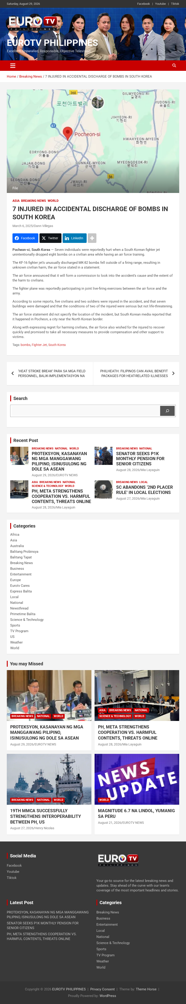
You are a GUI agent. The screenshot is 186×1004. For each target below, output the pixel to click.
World (53, 200)
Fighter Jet (39, 345)
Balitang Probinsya (24, 552)
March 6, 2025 (22, 226)
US (12, 637)
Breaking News (33, 200)
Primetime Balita (22, 614)
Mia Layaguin (150, 470)
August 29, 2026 (43, 475)
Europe (15, 580)
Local (143, 482)
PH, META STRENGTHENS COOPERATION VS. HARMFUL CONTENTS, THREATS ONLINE (61, 496)
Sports (15, 625)
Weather (16, 642)
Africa (14, 535)
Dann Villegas (43, 226)
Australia (17, 546)
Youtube (160, 3)
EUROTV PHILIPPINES (52, 42)
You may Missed (26, 663)
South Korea (57, 345)
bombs (25, 345)
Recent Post (25, 440)
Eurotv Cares (20, 586)
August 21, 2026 (109, 822)
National (61, 448)
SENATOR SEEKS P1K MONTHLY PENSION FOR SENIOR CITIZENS (140, 459)
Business (17, 569)
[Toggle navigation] (13, 65)
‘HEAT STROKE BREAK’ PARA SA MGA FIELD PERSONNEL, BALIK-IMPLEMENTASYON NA (52, 373)
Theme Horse (146, 989)
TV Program (19, 631)
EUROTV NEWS (67, 475)
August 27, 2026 (127, 498)
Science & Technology (47, 486)
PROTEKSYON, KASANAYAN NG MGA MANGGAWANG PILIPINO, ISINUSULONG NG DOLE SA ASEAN (59, 461)
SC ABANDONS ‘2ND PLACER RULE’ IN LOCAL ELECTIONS (144, 490)
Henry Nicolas (44, 828)
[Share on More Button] (92, 238)
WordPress (108, 996)
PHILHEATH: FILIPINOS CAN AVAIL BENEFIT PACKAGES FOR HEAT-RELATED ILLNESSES (134, 373)
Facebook (143, 3)
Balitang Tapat (21, 557)
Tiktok (175, 3)
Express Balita (21, 591)
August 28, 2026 (127, 470)
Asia (16, 200)
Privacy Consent (102, 989)
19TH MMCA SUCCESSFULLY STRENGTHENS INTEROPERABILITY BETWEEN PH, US (45, 816)
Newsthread (19, 608)
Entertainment (21, 574)
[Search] (167, 411)
